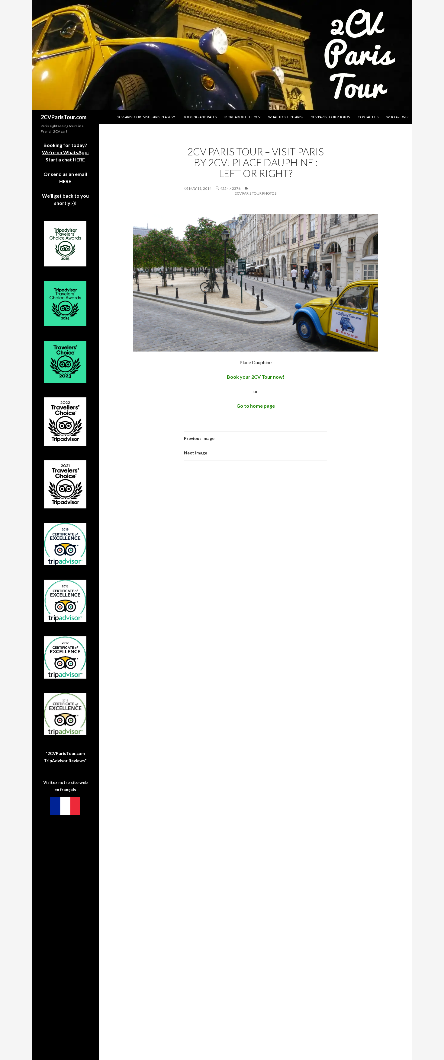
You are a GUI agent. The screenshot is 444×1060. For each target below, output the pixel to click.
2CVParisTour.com (63, 117)
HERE (65, 181)
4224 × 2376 (230, 188)
